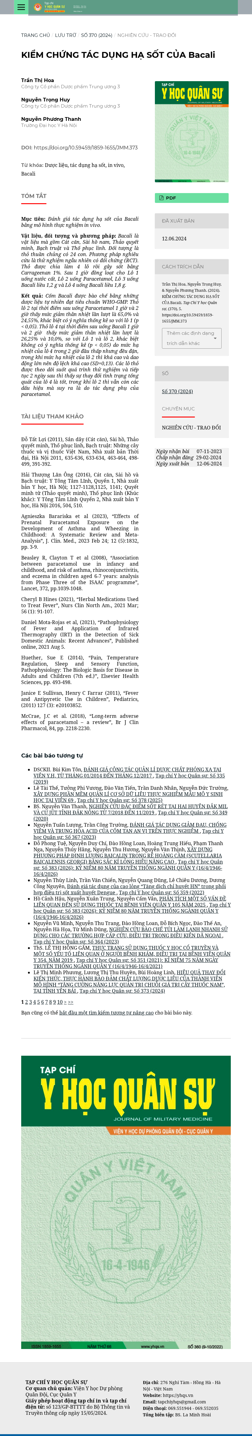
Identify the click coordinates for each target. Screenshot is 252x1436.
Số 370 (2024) (96, 35)
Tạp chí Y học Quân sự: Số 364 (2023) (76, 941)
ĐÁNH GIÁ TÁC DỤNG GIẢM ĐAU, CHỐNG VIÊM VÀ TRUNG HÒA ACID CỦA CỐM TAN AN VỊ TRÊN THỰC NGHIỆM (129, 827)
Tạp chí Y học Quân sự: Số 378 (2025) (120, 800)
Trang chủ (35, 35)
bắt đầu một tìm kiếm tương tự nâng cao (106, 1012)
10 (60, 1002)
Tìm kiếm (32, 1047)
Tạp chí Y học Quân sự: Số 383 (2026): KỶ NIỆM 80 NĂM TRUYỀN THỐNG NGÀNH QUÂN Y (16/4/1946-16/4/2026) (128, 867)
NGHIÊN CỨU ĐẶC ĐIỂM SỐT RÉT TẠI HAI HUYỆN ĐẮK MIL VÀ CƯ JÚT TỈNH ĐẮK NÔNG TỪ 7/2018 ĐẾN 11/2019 (130, 809)
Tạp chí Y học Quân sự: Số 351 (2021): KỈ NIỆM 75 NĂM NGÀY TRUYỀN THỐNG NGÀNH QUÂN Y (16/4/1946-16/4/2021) (125, 963)
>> (70, 1002)
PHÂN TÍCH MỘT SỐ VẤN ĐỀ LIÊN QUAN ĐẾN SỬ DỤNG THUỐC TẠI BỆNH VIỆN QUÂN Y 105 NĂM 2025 (129, 901)
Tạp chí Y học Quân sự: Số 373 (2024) (122, 990)
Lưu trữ (65, 35)
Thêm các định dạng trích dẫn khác (190, 338)
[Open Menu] (21, 7)
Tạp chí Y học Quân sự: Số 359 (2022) (161, 892)
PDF (170, 198)
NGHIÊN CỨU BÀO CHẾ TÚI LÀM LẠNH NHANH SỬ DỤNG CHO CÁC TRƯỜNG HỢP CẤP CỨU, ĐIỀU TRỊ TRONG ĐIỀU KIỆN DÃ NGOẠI (130, 932)
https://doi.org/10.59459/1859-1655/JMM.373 (86, 148)
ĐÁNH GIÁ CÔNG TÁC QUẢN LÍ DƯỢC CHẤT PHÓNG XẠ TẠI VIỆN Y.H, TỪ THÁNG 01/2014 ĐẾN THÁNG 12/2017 (127, 772)
